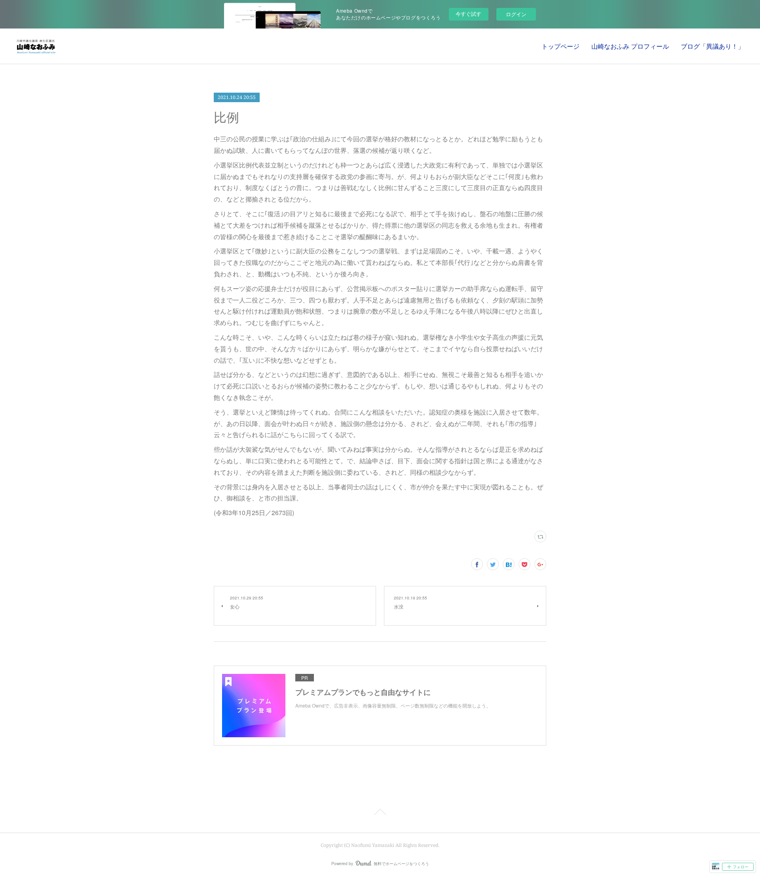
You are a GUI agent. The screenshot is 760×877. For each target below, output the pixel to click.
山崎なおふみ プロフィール (630, 46)
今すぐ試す (468, 13)
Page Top (380, 813)
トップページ (561, 46)
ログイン (516, 14)
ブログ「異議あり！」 (712, 46)
